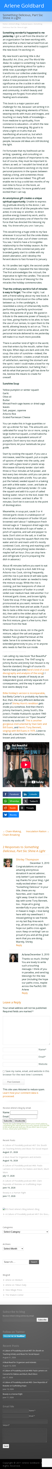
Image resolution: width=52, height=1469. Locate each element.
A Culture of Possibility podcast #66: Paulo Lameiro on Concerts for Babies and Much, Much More (26, 1169)
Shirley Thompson (27, 859)
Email (42, 1056)
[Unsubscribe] (3, 1323)
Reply (19, 945)
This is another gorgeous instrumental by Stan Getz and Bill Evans (25, 724)
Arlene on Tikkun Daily (15, 1285)
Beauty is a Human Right (14, 1192)
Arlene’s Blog (33, 1209)
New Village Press (13, 1290)
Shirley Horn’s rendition (25, 703)
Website (43, 1064)
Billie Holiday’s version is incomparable (24, 693)
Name (42, 1049)
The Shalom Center (14, 1295)
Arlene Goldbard (24, 6)
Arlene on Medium (14, 1280)
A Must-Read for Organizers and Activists (22, 1157)
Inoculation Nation (37, 831)
